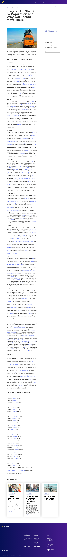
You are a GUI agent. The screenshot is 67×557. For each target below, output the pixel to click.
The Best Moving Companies (50, 32)
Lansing (31, 376)
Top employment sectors (19, 372)
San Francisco (9, 86)
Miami (11, 146)
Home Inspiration (61, 2)
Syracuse (33, 178)
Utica (30, 178)
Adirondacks (11, 167)
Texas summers (24, 109)
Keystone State (10, 207)
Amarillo (32, 106)
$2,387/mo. (34, 185)
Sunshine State (27, 133)
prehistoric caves (19, 264)
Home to (17, 104)
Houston (26, 116)
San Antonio (32, 116)
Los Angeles (24, 84)
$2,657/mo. (19, 93)
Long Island (15, 169)
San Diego (30, 84)
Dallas (11, 116)
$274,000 (23, 119)
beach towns (9, 359)
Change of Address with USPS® (50, 29)
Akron (22, 273)
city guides (8, 7)
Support (48, 534)
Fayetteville (10, 342)
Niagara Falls (26, 167)
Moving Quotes (47, 30)
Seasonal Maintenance (37, 543)
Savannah (29, 307)
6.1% (33, 64)
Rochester (26, 178)
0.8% (33, 195)
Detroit (21, 376)
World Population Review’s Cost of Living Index (16, 83)
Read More (10, 511)
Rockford (33, 242)
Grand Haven (19, 359)
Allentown (25, 212)
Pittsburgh (20, 212)
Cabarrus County (25, 350)
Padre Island (13, 106)
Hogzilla (27, 315)
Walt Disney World (24, 138)
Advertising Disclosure (50, 549)
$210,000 (23, 215)
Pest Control (36, 542)
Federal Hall (29, 188)
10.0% (33, 323)
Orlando (34, 144)
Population (14, 396)
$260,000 (20, 310)
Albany (9, 179)
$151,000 (25, 347)
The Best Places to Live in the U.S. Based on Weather (21, 69)
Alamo (22, 104)
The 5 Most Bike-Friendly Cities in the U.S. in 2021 (49, 498)
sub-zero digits (24, 236)
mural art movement (15, 368)
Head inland (13, 332)
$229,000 (9, 247)
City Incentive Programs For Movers (51, 45)
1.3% (33, 258)
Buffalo (22, 178)
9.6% (33, 290)
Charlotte (22, 341)
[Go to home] (7, 2)
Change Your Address (27, 534)
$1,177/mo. (9, 281)
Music (32, 293)
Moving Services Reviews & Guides (51, 31)
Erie (29, 212)
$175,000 (30, 379)
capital (8, 188)
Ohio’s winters (21, 269)
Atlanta (11, 307)
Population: (13, 443)
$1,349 (12, 219)
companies (9, 301)
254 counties (28, 103)
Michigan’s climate (24, 370)
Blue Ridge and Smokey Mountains (18, 327)
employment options (20, 78)
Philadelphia (27, 198)
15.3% (33, 101)
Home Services (52, 2)
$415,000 (20, 345)
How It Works (49, 532)
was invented (31, 125)
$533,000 (34, 87)
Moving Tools (35, 2)
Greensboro (34, 341)
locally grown (28, 293)
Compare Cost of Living (28, 538)
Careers (48, 535)
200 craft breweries (14, 230)
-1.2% (33, 227)
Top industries (29, 206)
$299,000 (20, 149)
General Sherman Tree (32, 95)
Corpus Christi (20, 116)
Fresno (16, 86)
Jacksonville (29, 146)
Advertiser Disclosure (57, 6)
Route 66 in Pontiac (30, 233)
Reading (33, 212)
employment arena (25, 172)
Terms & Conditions (50, 544)
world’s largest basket (19, 282)
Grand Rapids (26, 376)
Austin (8, 116)
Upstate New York (28, 169)
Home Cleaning (36, 538)
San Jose (34, 84)
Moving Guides (44, 2)
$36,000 (34, 382)
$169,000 (13, 276)
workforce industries (16, 238)
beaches (32, 261)
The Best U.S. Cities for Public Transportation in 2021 (14, 499)
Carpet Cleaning (36, 539)
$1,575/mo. (19, 124)
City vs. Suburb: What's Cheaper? (51, 47)
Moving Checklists (27, 535)
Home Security (36, 535)
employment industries (12, 141)
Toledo (17, 273)
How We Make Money (50, 550)
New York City (18, 166)
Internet (35, 534)
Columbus (33, 272)
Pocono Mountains (12, 201)
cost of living (16, 81)
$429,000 (30, 181)
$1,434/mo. (30, 313)
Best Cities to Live (27, 539)
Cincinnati (13, 273)
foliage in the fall (17, 203)
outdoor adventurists (25, 298)
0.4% (33, 161)
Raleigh (25, 341)
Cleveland (24, 263)
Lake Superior (21, 385)
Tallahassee (15, 146)
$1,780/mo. (22, 153)
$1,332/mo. (13, 348)
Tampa (8, 146)
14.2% (33, 132)
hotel (20, 285)
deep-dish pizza (32, 229)
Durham (29, 341)
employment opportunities (28, 110)
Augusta (15, 307)
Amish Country (22, 235)
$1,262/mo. (22, 384)
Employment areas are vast (28, 335)
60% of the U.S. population (23, 260)
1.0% (33, 356)
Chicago (25, 242)
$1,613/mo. (27, 250)
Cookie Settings (49, 538)
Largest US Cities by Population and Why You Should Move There (32, 500)
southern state (16, 302)
